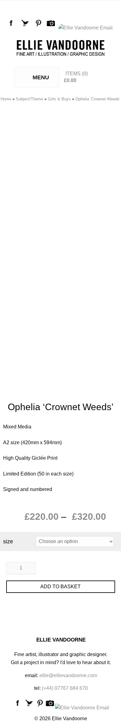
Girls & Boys (59, 99)
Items (73, 73)
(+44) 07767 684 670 (65, 688)
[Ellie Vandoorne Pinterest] (40, 27)
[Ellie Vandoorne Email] (86, 27)
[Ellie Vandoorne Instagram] (52, 27)
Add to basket (60, 586)
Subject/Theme (29, 99)
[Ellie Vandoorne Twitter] (26, 27)
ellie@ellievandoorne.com (68, 675)
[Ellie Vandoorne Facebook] (12, 27)
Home (6, 99)
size (8, 541)
